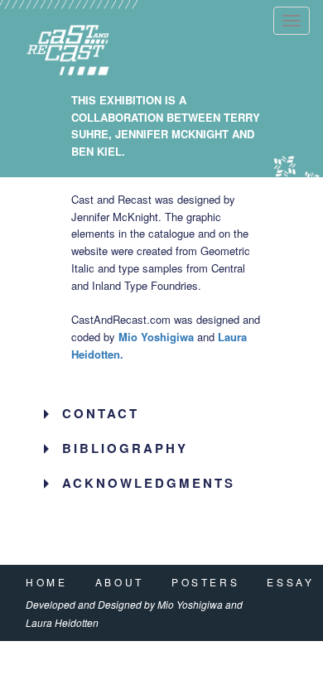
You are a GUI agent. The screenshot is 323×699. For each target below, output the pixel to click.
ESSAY (290, 582)
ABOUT (119, 582)
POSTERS (205, 582)
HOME (46, 582)
